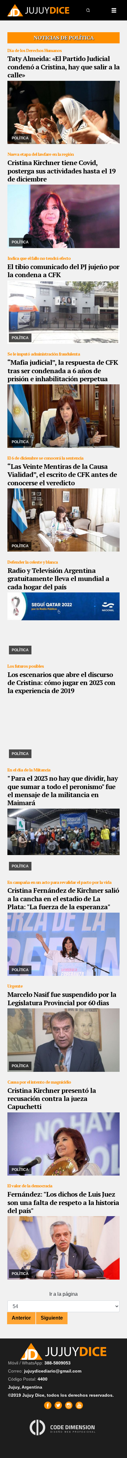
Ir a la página (63, 1294)
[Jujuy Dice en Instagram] (68, 1405)
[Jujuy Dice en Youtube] (79, 1405)
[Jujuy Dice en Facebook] (47, 1405)
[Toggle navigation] (113, 10)
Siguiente (52, 1317)
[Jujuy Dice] (38, 10)
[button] (88, 10)
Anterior (21, 1317)
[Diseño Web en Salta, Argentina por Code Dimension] (63, 1427)
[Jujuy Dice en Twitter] (58, 1405)
